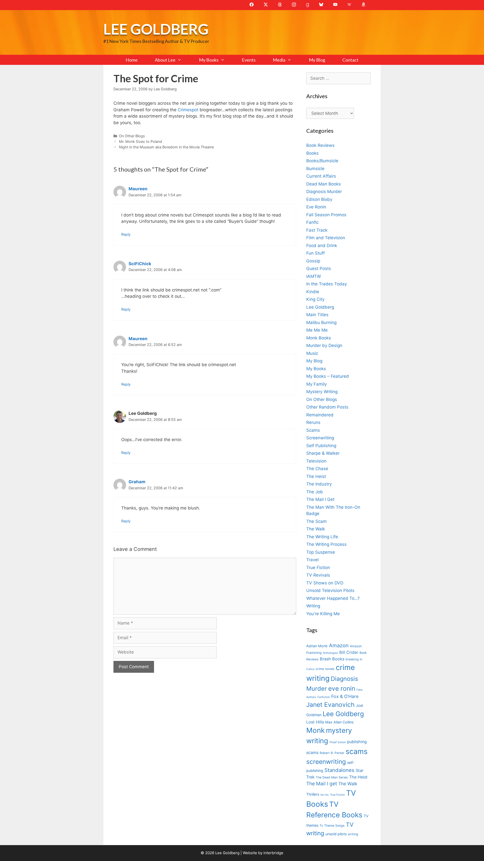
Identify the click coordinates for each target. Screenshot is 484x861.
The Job (314, 491)
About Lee (165, 60)
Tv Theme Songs (332, 825)
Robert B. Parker (332, 753)
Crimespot (188, 109)
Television (316, 461)
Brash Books (332, 658)
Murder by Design (324, 345)
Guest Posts (318, 268)
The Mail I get (321, 784)
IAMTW (313, 276)
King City (315, 299)
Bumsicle (315, 168)
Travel (312, 559)
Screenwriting (320, 437)
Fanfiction (323, 697)
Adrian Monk (317, 646)
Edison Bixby (319, 199)
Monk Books (318, 337)
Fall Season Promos (326, 214)
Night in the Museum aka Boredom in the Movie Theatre (166, 147)
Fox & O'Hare (344, 696)
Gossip (313, 260)
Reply (126, 234)
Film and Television (325, 237)
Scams (313, 430)
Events (249, 60)
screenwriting (326, 761)
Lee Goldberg (155, 29)
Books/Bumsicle (322, 160)
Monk (315, 730)
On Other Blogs (132, 136)
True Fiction (318, 567)
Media (279, 60)
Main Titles (317, 314)
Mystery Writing (322, 391)
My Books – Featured (327, 376)
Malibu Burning (321, 322)
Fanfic (312, 222)
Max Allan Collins (339, 722)
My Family (316, 384)
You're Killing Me (323, 613)
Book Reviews (320, 145)
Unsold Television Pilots (330, 590)
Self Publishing (321, 445)
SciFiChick (140, 263)
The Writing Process (326, 544)
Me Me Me (317, 330)
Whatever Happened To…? (333, 598)
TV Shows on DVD (324, 582)
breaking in (354, 659)
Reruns (313, 422)
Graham (137, 481)
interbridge (273, 852)
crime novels (325, 669)
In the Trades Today (326, 283)
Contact (350, 60)
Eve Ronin (316, 206)
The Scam (316, 521)
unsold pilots (336, 834)
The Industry (319, 484)
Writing (313, 605)
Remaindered (320, 414)
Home (132, 60)
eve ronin (341, 688)
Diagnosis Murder (324, 191)
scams (357, 751)
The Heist (316, 476)
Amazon (339, 645)
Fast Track (316, 230)
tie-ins (324, 794)
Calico (310, 669)
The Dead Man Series (332, 777)
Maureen (138, 188)
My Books (209, 60)
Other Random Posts (327, 407)
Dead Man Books (323, 183)
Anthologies (330, 653)
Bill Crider (348, 652)
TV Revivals (318, 575)
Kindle (312, 291)
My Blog (317, 60)
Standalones (339, 770)
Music (312, 353)
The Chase (317, 468)
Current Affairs (321, 176)
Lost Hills (315, 721)
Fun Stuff (315, 253)
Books (312, 153)
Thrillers (312, 794)
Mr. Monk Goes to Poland (140, 141)
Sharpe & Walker (323, 453)
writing (353, 834)
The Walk (315, 528)
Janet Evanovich (330, 704)
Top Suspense (320, 552)
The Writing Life (322, 536)
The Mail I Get (320, 499)
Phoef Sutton (337, 742)
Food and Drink (321, 245)
